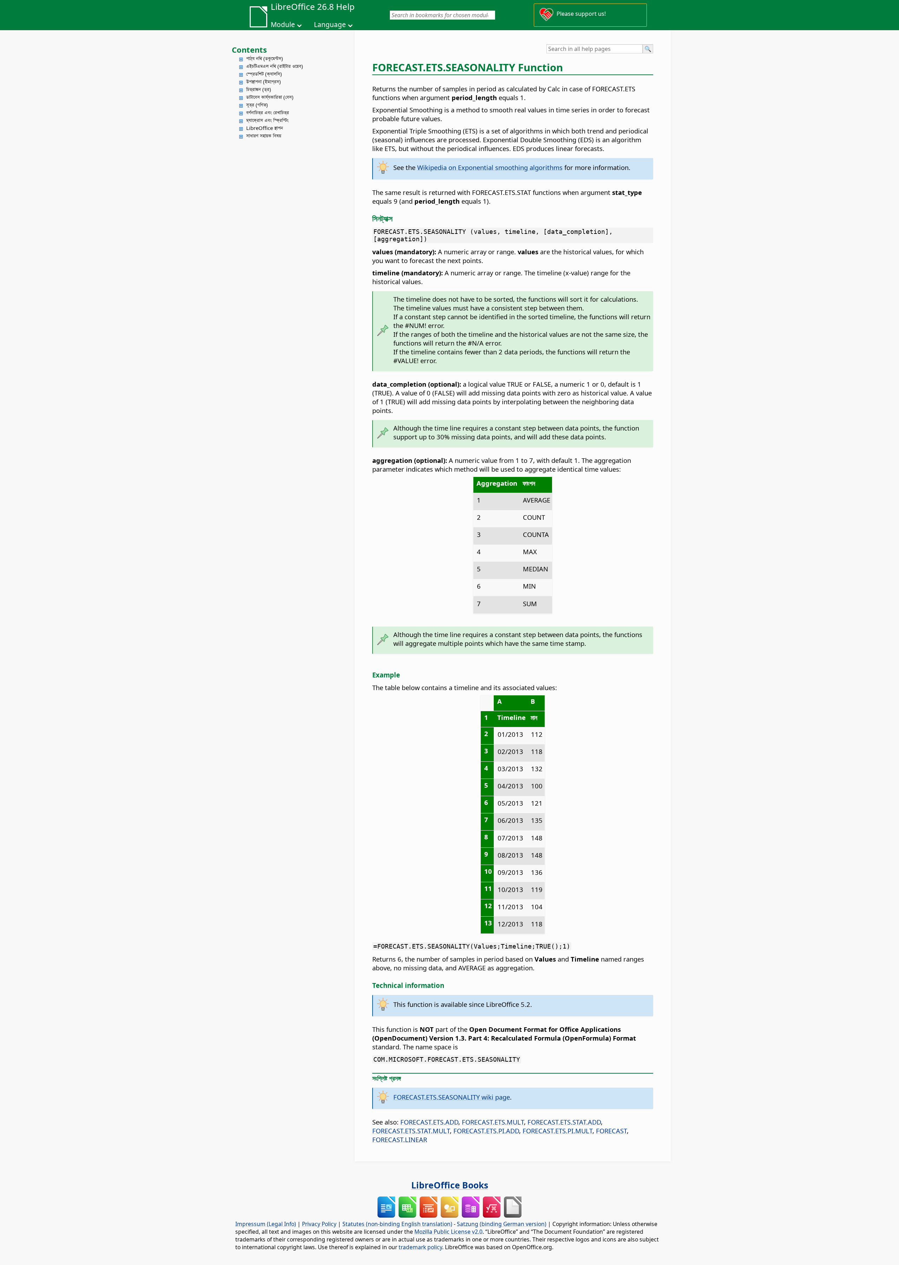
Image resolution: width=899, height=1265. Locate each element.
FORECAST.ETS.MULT (493, 1121)
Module (283, 24)
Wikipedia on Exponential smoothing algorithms (490, 167)
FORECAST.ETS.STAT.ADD (564, 1121)
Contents (249, 49)
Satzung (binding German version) (501, 1224)
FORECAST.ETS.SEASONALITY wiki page (451, 1097)
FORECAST (611, 1130)
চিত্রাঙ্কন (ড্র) (258, 89)
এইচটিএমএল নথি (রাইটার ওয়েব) (274, 66)
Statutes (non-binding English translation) (397, 1224)
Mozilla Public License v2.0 (448, 1231)
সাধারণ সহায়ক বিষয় (263, 135)
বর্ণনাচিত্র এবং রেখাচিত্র (267, 112)
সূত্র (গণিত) (257, 104)
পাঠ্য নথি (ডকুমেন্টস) (264, 58)
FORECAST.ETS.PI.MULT (557, 1130)
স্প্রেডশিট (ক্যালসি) (264, 73)
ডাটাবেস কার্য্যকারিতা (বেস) (270, 96)
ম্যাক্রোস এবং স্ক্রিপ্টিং (267, 120)
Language (330, 24)
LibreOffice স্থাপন (264, 127)
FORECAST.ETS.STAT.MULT (411, 1130)
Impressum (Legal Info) (265, 1224)
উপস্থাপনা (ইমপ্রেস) (263, 81)
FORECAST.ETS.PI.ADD (486, 1130)
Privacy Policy (319, 1224)
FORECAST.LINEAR (399, 1139)
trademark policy (420, 1247)
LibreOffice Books (449, 1185)
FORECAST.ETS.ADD (429, 1121)
